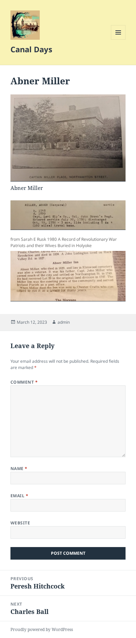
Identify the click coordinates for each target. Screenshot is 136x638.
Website (20, 523)
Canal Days (31, 49)
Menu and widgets (118, 39)
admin (64, 322)
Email (19, 496)
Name (19, 468)
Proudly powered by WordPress (41, 629)
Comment (24, 382)
